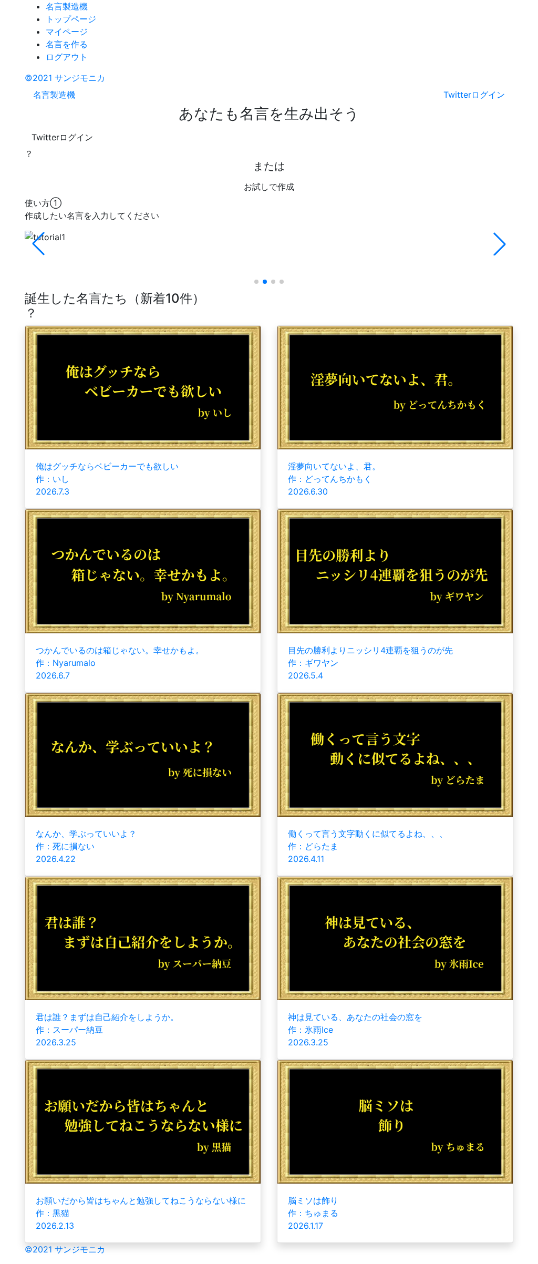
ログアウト (67, 57)
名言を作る (67, 44)
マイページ (67, 31)
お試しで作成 (269, 186)
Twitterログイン (62, 137)
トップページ (71, 19)
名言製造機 (67, 6)
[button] (499, 243)
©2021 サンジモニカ (65, 78)
